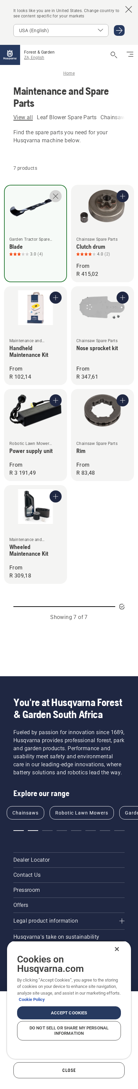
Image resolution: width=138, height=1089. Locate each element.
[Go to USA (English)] (119, 30)
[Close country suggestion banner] (128, 9)
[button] (18, 831)
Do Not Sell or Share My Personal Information (69, 1030)
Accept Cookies (69, 1012)
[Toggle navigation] (130, 55)
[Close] (117, 949)
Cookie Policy (32, 999)
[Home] (10, 55)
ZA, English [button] (34, 57)
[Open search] (114, 55)
